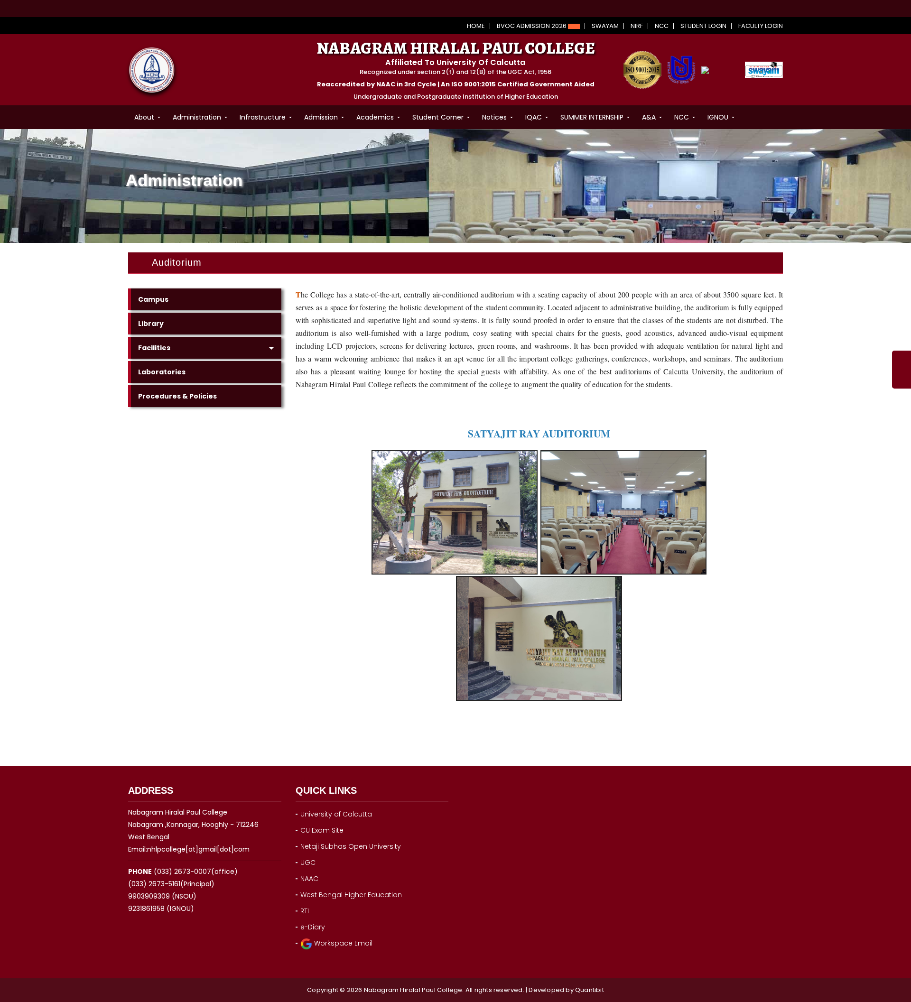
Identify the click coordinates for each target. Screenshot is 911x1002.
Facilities (154, 348)
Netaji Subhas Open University (350, 846)
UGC (308, 862)
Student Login (703, 26)
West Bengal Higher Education (351, 895)
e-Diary (312, 927)
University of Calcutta (336, 814)
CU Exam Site (322, 830)
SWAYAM (605, 26)
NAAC (309, 878)
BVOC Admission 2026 (532, 26)
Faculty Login (760, 26)
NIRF (637, 26)
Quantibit (589, 989)
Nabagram (382, 989)
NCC (662, 26)
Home (476, 26)
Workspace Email (342, 943)
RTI (304, 911)
